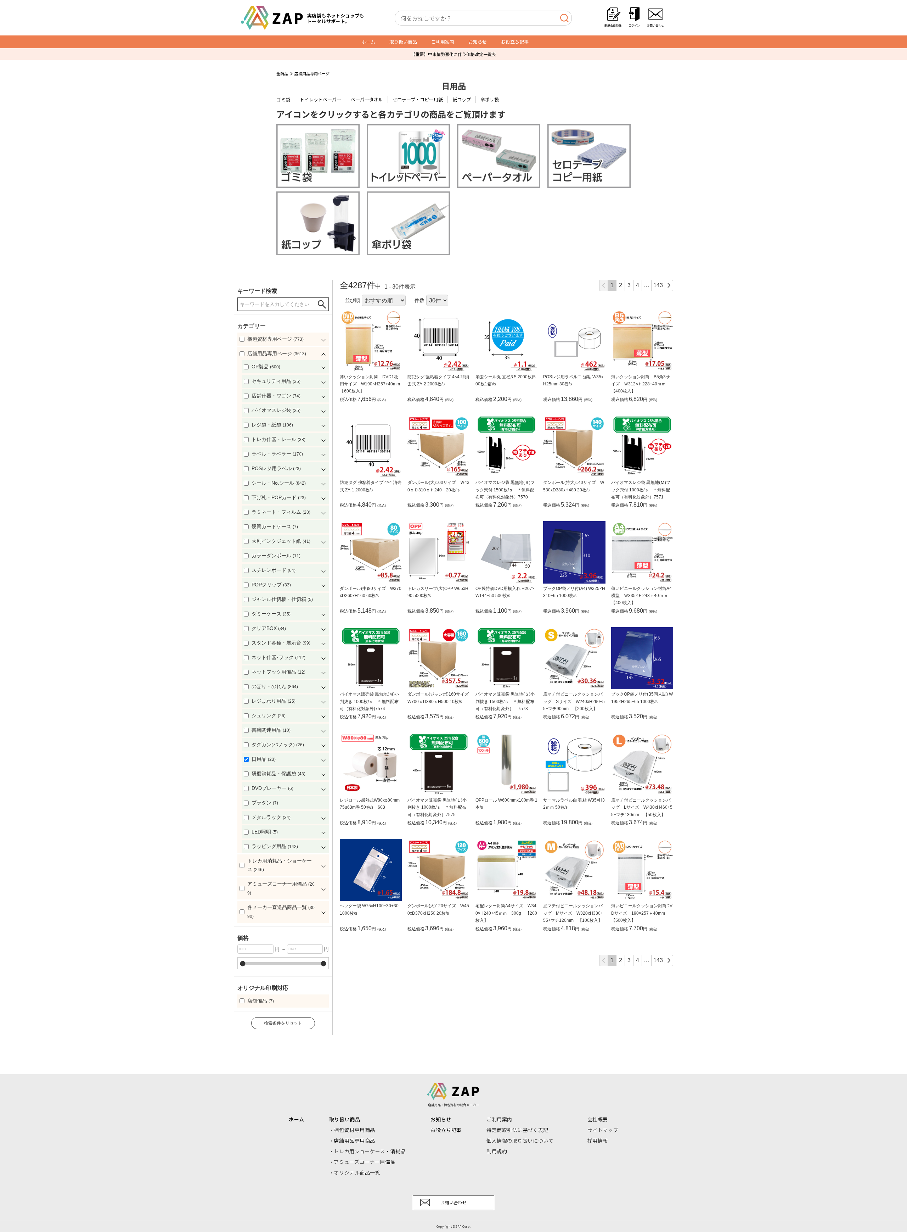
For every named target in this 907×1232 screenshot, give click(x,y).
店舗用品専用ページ (311, 73)
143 (658, 285)
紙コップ (461, 99)
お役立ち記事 (515, 41)
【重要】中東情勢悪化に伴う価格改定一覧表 (453, 54)
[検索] (564, 18)
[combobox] (483, 18)
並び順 (352, 300)
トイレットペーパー (320, 99)
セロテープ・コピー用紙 (418, 99)
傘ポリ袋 (489, 99)
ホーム (368, 41)
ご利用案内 (442, 41)
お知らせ (477, 41)
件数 (419, 300)
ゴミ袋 (283, 99)
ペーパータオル (367, 99)
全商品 (282, 73)
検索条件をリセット (283, 1023)
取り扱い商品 (403, 41)
